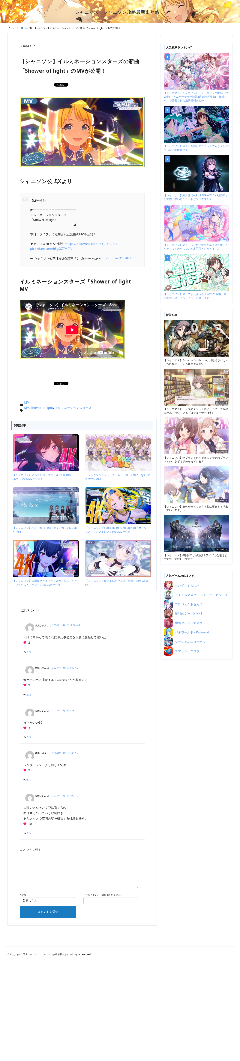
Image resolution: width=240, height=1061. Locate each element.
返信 (28, 652)
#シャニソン (110, 244)
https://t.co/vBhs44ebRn (83, 244)
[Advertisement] (196, 721)
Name (23, 894)
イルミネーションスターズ (73, 408)
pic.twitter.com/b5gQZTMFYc (51, 249)
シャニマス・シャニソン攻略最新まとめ (117, 12)
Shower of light (42, 408)
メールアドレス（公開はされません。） (104, 894)
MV (26, 402)
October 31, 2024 (118, 258)
